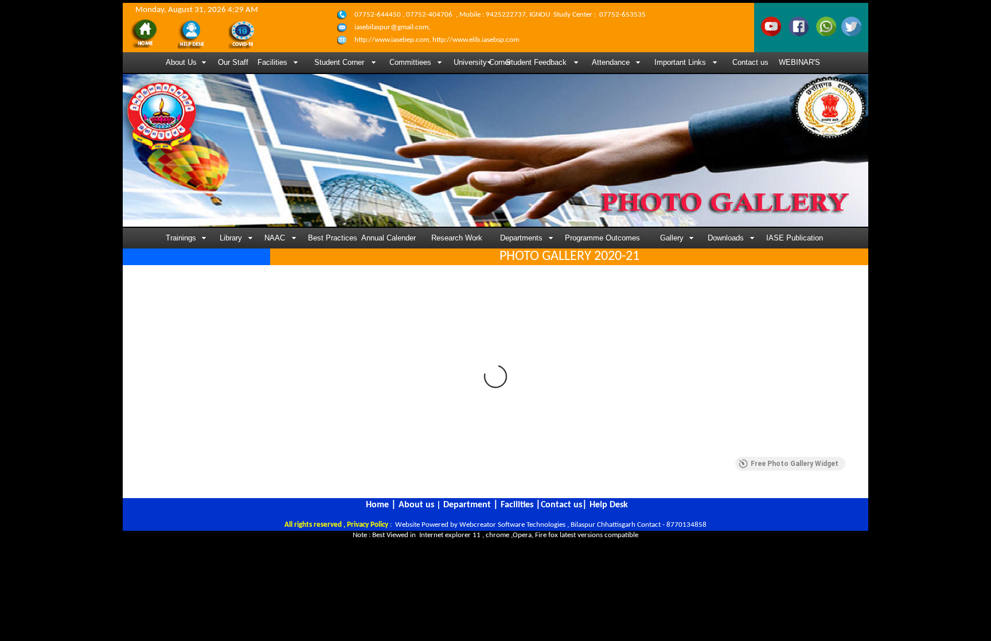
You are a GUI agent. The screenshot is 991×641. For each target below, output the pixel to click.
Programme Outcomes (602, 238)
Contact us (750, 62)
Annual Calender (388, 238)
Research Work (456, 238)
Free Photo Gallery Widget (794, 464)
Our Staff (233, 62)
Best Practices (330, 238)
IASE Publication (794, 238)
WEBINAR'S (799, 62)
